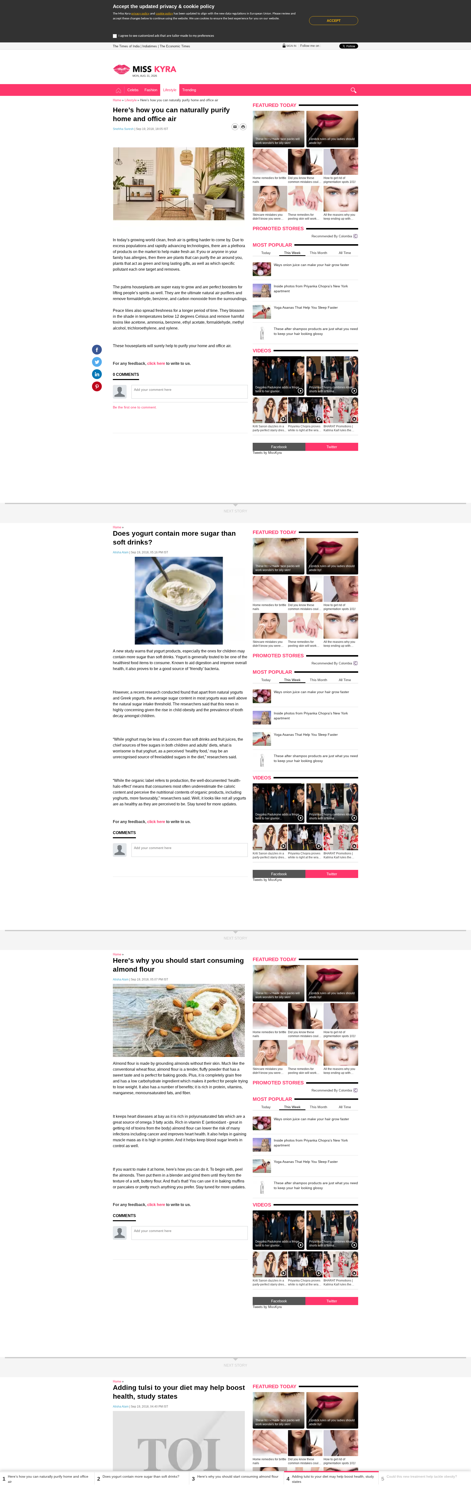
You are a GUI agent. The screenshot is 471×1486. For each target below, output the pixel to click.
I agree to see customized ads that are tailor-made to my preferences (166, 36)
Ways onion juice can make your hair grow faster (311, 265)
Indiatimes (149, 46)
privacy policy (140, 13)
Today (266, 253)
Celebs (133, 90)
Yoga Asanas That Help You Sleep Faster (306, 307)
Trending (189, 90)
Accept (334, 21)
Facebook (279, 447)
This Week (292, 253)
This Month (318, 253)
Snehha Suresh (123, 129)
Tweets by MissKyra (267, 453)
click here (156, 363)
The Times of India (126, 46)
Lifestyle (169, 90)
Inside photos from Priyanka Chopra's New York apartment (311, 288)
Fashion (150, 90)
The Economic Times (175, 46)
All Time (345, 253)
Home (118, 91)
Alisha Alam (121, 552)
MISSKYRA (145, 69)
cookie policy (164, 13)
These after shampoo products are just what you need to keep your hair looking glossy (316, 331)
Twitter (332, 447)
